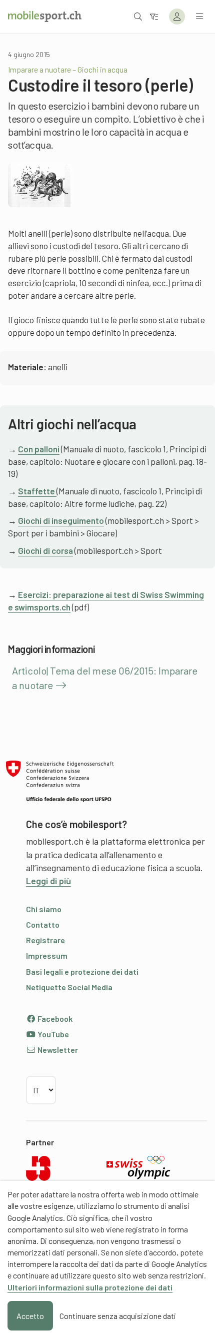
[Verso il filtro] (154, 16)
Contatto (43, 924)
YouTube (52, 1034)
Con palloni (39, 449)
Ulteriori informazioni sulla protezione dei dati (90, 1287)
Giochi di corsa (45, 550)
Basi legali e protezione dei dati (82, 971)
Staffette (37, 491)
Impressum (47, 955)
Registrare (45, 940)
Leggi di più (48, 880)
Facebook (54, 1018)
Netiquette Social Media (69, 987)
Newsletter (57, 1049)
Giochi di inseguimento (61, 520)
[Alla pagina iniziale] (45, 16)
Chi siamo (44, 909)
